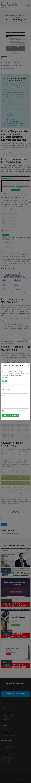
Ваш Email (4, 395)
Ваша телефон (5, 389)
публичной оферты (14, 410)
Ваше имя (4, 383)
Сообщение (5, 402)
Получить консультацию (10, 416)
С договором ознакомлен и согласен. (14, 411)
